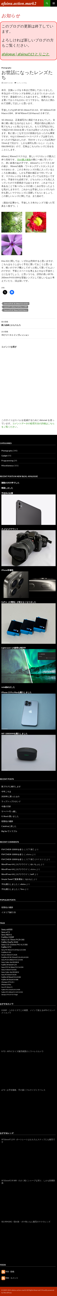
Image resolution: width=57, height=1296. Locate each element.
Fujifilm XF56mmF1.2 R (9, 965)
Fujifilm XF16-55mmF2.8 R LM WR (10, 989)
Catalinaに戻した (8, 826)
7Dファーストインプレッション (15, 333)
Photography (6, 68)
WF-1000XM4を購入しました (14, 733)
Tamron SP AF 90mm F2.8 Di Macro (15, 310)
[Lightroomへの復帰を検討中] (28, 666)
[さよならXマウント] (28, 548)
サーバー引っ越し (9, 811)
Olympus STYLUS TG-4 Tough (9, 994)
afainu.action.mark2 (18, 3)
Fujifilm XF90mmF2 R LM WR (11, 977)
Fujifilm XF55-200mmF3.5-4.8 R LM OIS (12, 992)
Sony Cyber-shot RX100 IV (10, 972)
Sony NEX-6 (6, 934)
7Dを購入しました (9, 884)
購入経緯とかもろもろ (11, 323)
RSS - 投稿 (9, 1271)
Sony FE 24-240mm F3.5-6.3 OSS (12, 960)
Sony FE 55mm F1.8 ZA (8, 974)
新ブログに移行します (11, 786)
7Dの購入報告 (24, 159)
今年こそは (6, 791)
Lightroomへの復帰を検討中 (13, 648)
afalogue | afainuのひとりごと (26, 54)
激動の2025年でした (10, 482)
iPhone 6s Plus (6, 984)
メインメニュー (53, 3)
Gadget (4, 455)
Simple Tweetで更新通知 (11, 879)
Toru (22, 889)
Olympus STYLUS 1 (7, 982)
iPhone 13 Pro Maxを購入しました (16, 692)
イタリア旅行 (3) (8, 912)
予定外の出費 (7, 493)
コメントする (22, 83)
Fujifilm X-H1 (6, 952)
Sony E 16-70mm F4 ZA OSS (12, 940)
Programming (7, 460)
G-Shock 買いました (10, 816)
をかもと (29, 879)
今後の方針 (6, 806)
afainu (23, 884)
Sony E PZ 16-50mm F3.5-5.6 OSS (12, 967)
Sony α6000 (6, 929)
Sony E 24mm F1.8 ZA (9, 955)
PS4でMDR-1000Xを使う (12, 849)
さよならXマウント (9, 529)
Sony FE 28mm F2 (6, 987)
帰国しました (7, 488)
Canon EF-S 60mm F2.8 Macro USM (15, 307)
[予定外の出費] (28, 509)
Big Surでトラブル (9, 831)
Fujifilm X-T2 (6, 947)
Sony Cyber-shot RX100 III (10, 962)
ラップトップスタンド (11, 801)
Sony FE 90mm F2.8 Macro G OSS (13, 950)
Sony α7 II (5, 932)
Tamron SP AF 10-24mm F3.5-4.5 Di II (16, 303)
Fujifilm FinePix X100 (9, 942)
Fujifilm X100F (7, 937)
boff (32, 874)
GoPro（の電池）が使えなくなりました (18, 602)
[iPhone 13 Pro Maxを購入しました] (28, 711)
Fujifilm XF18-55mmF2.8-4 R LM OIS (14, 957)
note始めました (8, 687)
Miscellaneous (7, 465)
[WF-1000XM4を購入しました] (28, 752)
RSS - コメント (11, 1278)
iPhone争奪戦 (7, 570)
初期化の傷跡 (7, 821)
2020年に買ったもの (10, 796)
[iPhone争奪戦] (28, 584)
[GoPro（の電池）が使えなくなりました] (28, 623)
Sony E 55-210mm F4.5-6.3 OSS (14, 944)
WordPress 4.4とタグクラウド (14, 864)
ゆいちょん (35, 864)
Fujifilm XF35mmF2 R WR (9, 979)
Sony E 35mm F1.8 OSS (8, 970)
